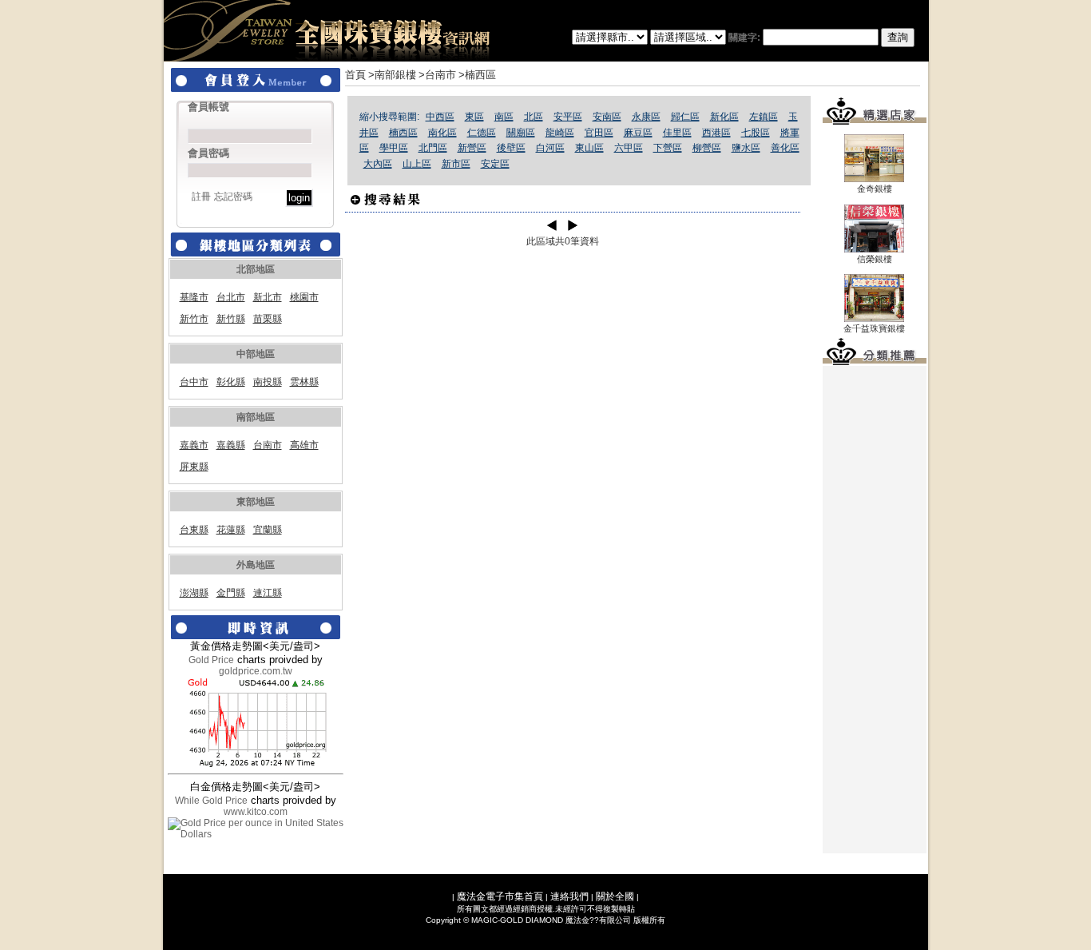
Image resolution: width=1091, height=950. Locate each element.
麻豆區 (638, 132)
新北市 (267, 297)
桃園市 (304, 297)
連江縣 (267, 592)
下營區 (667, 147)
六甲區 (628, 147)
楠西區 (403, 132)
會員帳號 (208, 107)
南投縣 (267, 382)
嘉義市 (194, 445)
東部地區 (255, 501)
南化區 (442, 132)
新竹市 (194, 318)
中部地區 (255, 354)
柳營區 (706, 147)
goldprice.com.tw (255, 671)
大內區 (377, 163)
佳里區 (677, 132)
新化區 (724, 116)
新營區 (472, 147)
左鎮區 (763, 116)
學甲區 (393, 147)
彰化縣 (230, 382)
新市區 (456, 163)
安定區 (495, 163)
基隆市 (194, 297)
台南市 (267, 445)
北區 (533, 116)
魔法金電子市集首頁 (500, 896)
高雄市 (304, 445)
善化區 (785, 147)
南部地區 (255, 417)
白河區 (550, 147)
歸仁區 (685, 116)
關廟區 (520, 132)
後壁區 (511, 147)
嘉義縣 (230, 445)
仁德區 (481, 132)
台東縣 (194, 529)
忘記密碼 (233, 196)
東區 (474, 116)
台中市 (194, 382)
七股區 (755, 132)
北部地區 (255, 269)
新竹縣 (230, 318)
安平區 (567, 116)
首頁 (355, 75)
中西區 (440, 116)
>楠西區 (477, 75)
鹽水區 (746, 147)
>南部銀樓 (392, 75)
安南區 (607, 116)
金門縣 (230, 592)
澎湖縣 (194, 592)
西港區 (716, 132)
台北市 (230, 297)
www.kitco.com (256, 811)
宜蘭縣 (267, 529)
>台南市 (437, 75)
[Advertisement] (874, 609)
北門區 (433, 147)
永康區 (646, 116)
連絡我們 (569, 896)
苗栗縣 (267, 318)
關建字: (745, 37)
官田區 (599, 132)
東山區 (589, 147)
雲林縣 (304, 382)
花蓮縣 (230, 529)
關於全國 (615, 896)
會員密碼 (208, 153)
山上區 (417, 163)
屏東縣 (194, 466)
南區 (504, 116)
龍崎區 (560, 132)
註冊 (201, 196)
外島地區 (255, 564)
